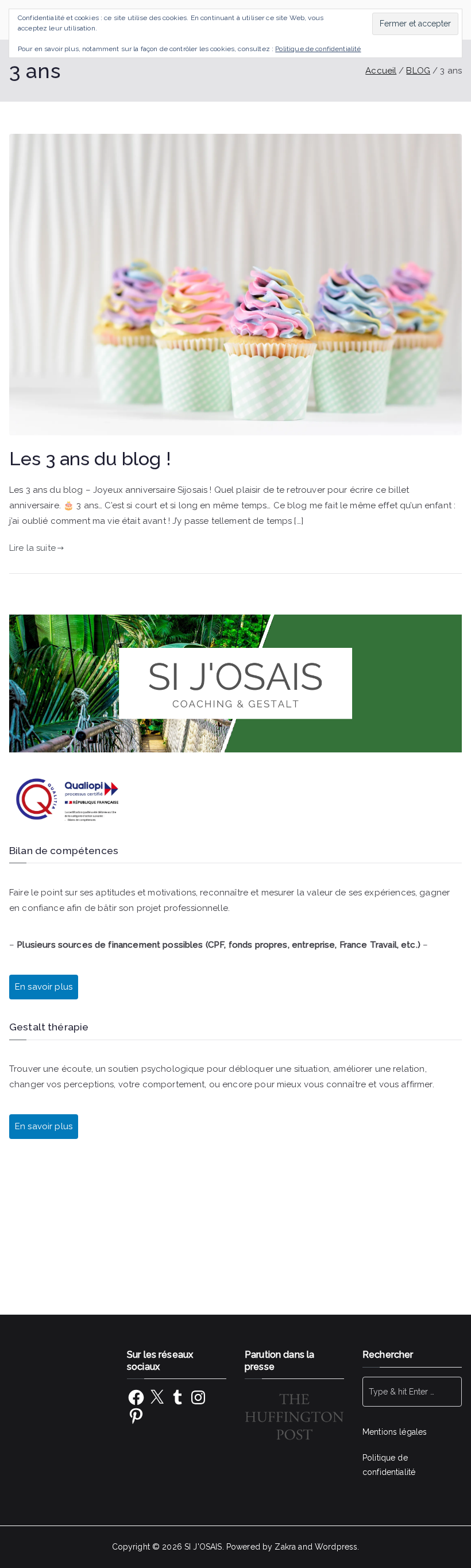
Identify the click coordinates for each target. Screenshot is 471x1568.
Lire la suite (32, 548)
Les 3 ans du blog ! (90, 459)
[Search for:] (412, 1391)
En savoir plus (43, 1126)
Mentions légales (394, 1431)
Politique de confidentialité (318, 49)
